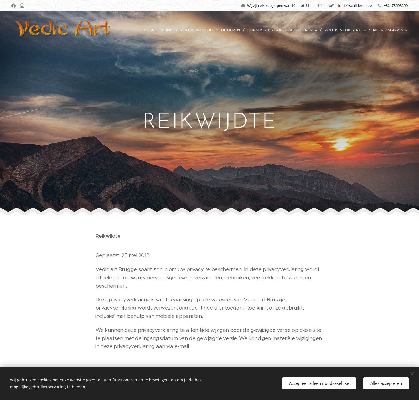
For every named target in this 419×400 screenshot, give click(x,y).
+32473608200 (396, 5)
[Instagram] (22, 6)
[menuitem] (160, 30)
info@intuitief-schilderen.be (348, 5)
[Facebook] (13, 6)
